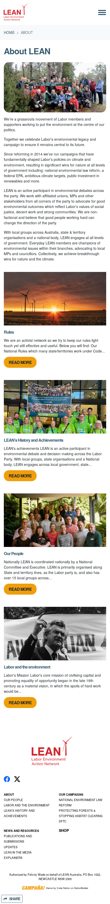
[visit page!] (7, 778)
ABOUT (9, 794)
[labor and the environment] (55, 633)
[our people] (55, 520)
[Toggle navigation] (102, 12)
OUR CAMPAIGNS (71, 794)
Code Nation (63, 888)
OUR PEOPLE (13, 800)
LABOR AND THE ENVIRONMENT (27, 805)
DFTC (62, 821)
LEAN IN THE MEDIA (18, 852)
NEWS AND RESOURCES (21, 831)
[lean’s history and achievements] (55, 407)
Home (9, 32)
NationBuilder (81, 888)
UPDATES (11, 847)
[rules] (55, 298)
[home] (16, 12)
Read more (20, 362)
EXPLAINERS (13, 858)
